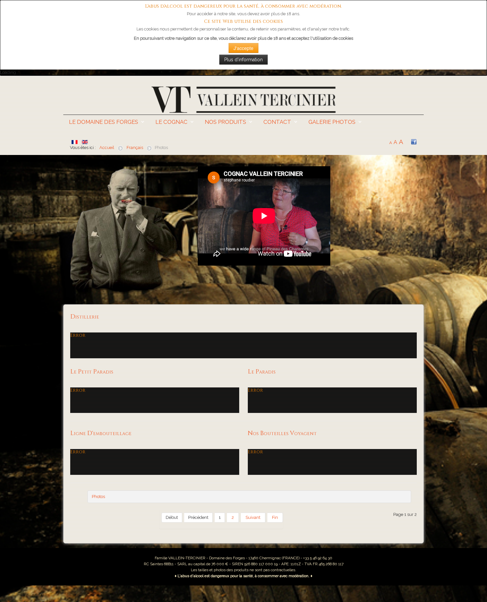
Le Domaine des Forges (103, 122)
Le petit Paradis (91, 372)
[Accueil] (243, 99)
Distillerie (84, 317)
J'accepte (243, 48)
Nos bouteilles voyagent (282, 433)
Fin (275, 517)
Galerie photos (331, 122)
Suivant (252, 517)
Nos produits (225, 122)
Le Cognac (171, 122)
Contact (277, 122)
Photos (98, 496)
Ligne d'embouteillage (101, 433)
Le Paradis (262, 372)
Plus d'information (243, 59)
